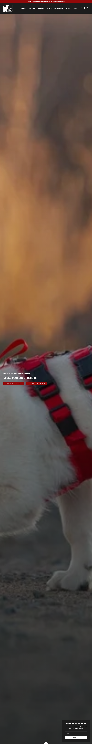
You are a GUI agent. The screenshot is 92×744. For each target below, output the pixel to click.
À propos (23, 8)
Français (75, 8)
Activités (49, 8)
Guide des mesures (58, 8)
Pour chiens (32, 8)
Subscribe (76, 737)
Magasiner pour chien (13, 383)
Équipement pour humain (36, 383)
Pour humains (41, 8)
